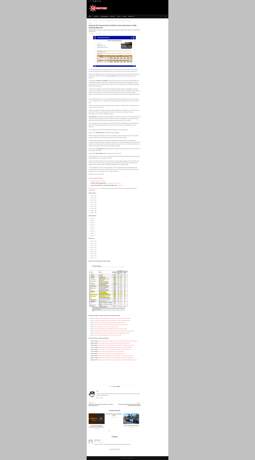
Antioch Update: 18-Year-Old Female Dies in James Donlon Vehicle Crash (114, 349)
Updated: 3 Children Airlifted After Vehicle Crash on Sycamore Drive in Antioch (112, 318)
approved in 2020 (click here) (114, 183)
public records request (96, 188)
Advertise (96, 16)
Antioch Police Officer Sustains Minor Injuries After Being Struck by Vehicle (111, 324)
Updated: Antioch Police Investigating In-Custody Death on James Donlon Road (116, 345)
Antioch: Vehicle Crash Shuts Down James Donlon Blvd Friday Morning (113, 343)
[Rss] (98, 1)
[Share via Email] (118, 386)
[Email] (95, 1)
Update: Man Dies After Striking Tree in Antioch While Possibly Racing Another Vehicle (114, 331)
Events (119, 16)
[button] (90, 422)
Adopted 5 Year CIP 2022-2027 (98, 181)
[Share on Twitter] (113, 386)
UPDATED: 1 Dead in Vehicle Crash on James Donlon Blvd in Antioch (109, 322)
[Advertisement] (142, 8)
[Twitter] (90, 1)
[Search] (165, 16)
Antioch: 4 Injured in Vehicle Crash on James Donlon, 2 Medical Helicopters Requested (117, 359)
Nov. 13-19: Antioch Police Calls (131, 425)
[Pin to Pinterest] (114, 386)
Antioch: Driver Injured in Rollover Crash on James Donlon (111, 351)
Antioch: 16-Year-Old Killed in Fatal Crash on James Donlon (111, 353)
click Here (121, 185)
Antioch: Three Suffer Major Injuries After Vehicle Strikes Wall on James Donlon (116, 357)
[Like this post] (110, 386)
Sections (112, 16)
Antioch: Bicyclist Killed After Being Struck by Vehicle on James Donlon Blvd (115, 347)
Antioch (95, 20)
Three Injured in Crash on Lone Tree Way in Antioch (106, 326)
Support (124, 16)
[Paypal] (100, 1)
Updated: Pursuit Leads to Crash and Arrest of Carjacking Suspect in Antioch (112, 333)
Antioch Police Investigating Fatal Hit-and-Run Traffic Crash (107, 335)
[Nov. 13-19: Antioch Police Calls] (131, 418)
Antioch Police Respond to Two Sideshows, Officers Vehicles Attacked (111, 328)
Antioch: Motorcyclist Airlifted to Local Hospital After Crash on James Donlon (115, 355)
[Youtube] (93, 1)
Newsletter (131, 16)
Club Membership (104, 16)
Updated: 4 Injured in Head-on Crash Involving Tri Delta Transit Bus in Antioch (112, 320)
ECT (93, 33)
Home (90, 16)
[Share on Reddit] (117, 386)
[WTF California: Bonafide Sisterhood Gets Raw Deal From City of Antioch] (97, 418)
